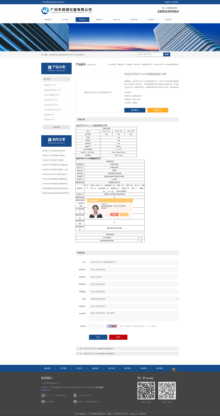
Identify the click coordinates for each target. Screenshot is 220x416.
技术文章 (116, 20)
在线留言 (168, 2)
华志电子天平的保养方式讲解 (52, 160)
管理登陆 (142, 414)
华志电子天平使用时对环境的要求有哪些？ (56, 165)
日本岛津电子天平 (51, 100)
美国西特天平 (49, 115)
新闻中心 (99, 20)
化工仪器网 (99, 387)
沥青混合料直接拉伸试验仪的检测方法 (56, 193)
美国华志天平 (49, 120)
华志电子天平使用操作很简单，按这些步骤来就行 (56, 169)
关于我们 (65, 20)
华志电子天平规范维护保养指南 (53, 155)
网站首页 (48, 20)
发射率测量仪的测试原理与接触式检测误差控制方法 (56, 188)
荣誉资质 (134, 20)
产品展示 (129, 64)
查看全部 (56, 127)
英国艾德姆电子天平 (52, 95)
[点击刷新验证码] (111, 326)
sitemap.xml (133, 414)
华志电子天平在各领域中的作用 (53, 151)
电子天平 (47, 79)
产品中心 (82, 20)
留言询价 (157, 110)
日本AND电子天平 (51, 105)
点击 (67, 79)
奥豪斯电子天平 (50, 85)
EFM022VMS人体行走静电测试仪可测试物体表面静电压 (56, 174)
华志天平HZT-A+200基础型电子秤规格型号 (99, 354)
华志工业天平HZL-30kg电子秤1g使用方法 (99, 348)
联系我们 (175, 2)
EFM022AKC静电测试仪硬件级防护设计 (56, 184)
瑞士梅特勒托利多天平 (52, 110)
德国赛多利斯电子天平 (52, 90)
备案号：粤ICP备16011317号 (117, 414)
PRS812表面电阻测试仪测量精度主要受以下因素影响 (56, 179)
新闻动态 (95, 368)
